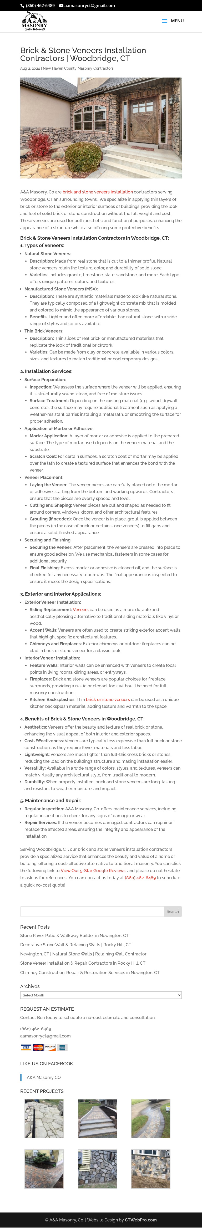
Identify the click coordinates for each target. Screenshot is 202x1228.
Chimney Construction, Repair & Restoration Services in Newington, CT (90, 972)
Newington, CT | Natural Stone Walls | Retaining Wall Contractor (83, 953)
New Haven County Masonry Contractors (78, 68)
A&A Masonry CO (44, 1077)
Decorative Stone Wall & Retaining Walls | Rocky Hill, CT (75, 944)
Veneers (81, 609)
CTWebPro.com (141, 1219)
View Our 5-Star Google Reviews (93, 870)
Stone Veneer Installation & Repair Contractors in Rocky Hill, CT (82, 963)
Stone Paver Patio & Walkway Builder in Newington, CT (74, 935)
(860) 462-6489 (140, 877)
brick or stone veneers (108, 699)
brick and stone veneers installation (98, 192)
